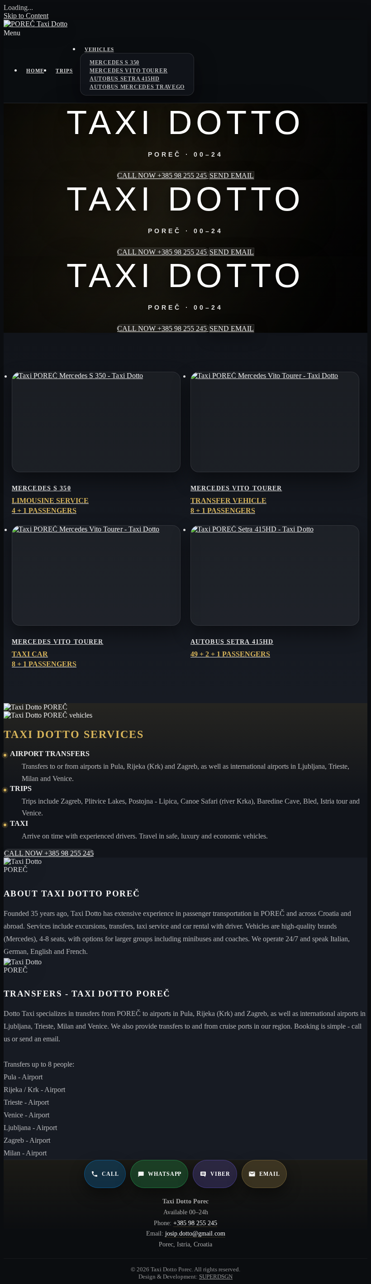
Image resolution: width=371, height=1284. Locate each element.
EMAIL (269, 1174)
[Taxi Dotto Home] (35, 24)
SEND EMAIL (231, 175)
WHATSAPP (165, 1174)
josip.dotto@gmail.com (195, 1233)
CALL (110, 1174)
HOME (35, 70)
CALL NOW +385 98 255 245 (163, 175)
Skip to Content (26, 15)
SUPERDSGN (216, 1276)
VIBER (220, 1174)
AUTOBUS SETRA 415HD (125, 79)
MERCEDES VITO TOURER (128, 70)
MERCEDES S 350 (114, 62)
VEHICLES (99, 49)
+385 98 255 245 (195, 1223)
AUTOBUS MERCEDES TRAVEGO (137, 87)
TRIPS (64, 70)
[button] (185, 33)
